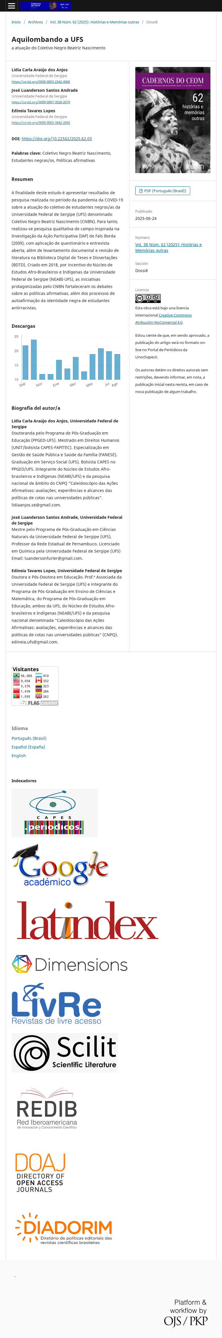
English (19, 755)
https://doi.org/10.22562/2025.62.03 (57, 138)
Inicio (16, 22)
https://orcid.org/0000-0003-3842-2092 (41, 123)
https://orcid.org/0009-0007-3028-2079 (41, 102)
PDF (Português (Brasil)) (164, 190)
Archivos (35, 22)
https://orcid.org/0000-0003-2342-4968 (41, 82)
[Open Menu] (11, 6)
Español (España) (28, 747)
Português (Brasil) (29, 738)
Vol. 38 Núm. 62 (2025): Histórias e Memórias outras (94, 22)
